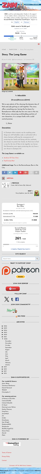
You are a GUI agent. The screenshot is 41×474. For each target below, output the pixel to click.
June (6, 354)
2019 (5, 367)
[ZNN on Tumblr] (11, 300)
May (6, 356)
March (7, 360)
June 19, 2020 (7, 59)
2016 (5, 373)
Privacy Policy (6, 456)
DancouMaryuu (18, 59)
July (6, 352)
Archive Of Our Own (11, 158)
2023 (5, 332)
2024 (5, 330)
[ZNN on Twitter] (6, 300)
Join (14, 289)
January (7, 365)
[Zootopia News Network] (20, 9)
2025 (5, 328)
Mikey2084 (10, 178)
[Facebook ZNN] (17, 300)
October (7, 345)
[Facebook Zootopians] (12, 312)
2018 (5, 369)
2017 (5, 371)
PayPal (17, 22)
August (7, 349)
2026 (5, 326)
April (6, 358)
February (7, 362)
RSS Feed (21, 316)
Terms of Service (6, 452)
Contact (4, 460)
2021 (5, 337)
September (8, 347)
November (8, 343)
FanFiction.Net (9, 161)
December (8, 341)
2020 (5, 339)
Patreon (26, 22)
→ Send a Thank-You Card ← (20, 249)
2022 (5, 334)
